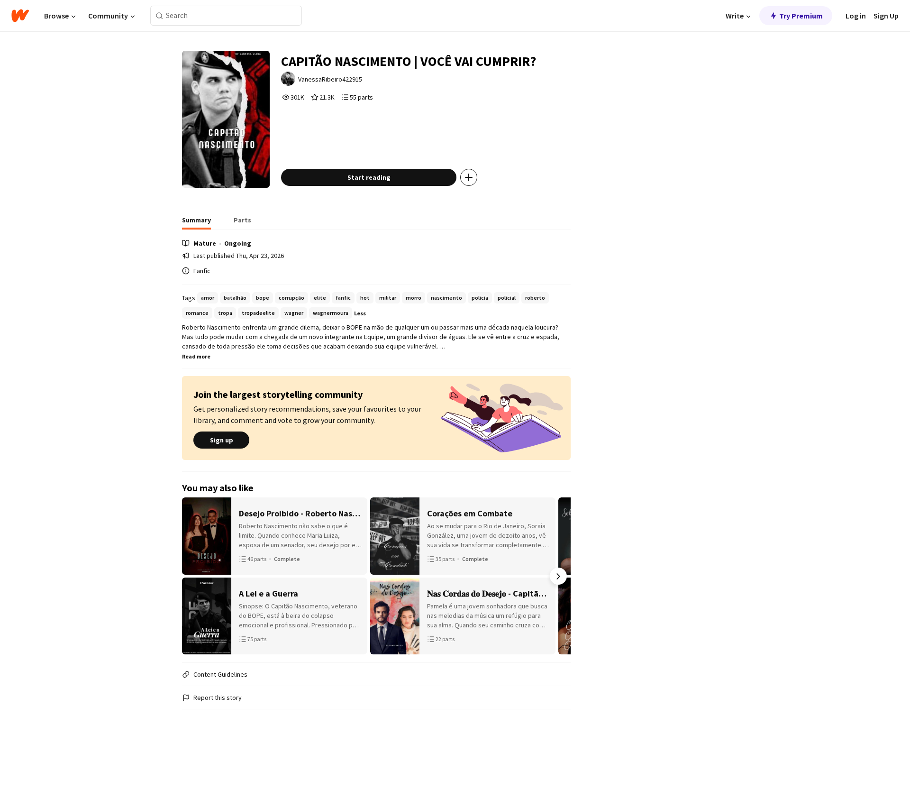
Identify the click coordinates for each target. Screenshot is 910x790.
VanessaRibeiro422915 (330, 79)
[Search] (159, 16)
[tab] (196, 223)
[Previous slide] (194, 576)
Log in (856, 15)
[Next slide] (558, 576)
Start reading (369, 177)
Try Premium (801, 15)
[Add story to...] (468, 177)
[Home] (20, 15)
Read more (196, 356)
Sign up (221, 440)
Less (360, 313)
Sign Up (886, 15)
